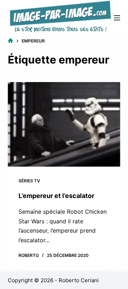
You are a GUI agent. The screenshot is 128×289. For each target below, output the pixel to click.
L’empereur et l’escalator (56, 195)
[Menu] (117, 18)
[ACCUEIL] (10, 41)
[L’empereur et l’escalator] (64, 124)
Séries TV (29, 180)
